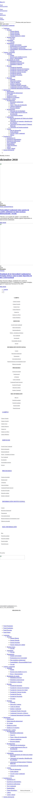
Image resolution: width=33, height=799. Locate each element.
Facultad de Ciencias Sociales (18, 692)
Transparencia (16, 356)
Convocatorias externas (16, 751)
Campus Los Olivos (17, 314)
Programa (9, 700)
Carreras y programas (9, 666)
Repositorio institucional (16, 733)
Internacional (6, 717)
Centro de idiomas (16, 379)
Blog (2, 533)
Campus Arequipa (16, 301)
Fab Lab (16, 343)
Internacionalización (16, 330)
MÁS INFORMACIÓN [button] (9, 527)
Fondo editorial (14, 771)
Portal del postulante (16, 400)
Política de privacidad (16, 364)
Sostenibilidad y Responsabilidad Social (20, 662)
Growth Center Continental (16, 324)
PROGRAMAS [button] (7, 471)
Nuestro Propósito (15, 642)
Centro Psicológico (12, 790)
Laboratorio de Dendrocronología (19, 765)
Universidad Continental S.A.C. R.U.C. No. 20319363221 (8, 606)
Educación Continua (15, 704)
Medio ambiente (4, 206)
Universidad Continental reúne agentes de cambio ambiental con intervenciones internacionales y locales (14, 211)
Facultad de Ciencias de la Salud (19, 690)
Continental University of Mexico (19, 713)
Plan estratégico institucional (17, 660)
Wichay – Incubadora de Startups (16, 332)
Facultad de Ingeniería (16, 685)
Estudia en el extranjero (13, 727)
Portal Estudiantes (8, 628)
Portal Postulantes (8, 626)
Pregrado (9, 684)
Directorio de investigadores (17, 745)
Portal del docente (16, 408)
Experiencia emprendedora (14, 781)
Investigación (16, 338)
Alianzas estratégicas (15, 739)
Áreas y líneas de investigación (18, 737)
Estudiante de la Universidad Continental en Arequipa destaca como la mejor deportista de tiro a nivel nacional (16, 275)
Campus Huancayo (16, 309)
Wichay (12, 776)
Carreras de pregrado (16, 371)
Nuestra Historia (14, 638)
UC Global (10, 723)
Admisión (9, 668)
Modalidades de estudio (13, 676)
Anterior (5, 289)
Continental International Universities (20, 715)
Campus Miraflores (16, 317)
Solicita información (8, 797)
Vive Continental (16, 335)
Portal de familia (16, 405)
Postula (12, 669)
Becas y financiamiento (16, 674)
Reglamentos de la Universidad (18, 658)
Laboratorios (10, 753)
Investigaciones (11, 731)
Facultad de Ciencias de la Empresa (19, 687)
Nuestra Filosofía (14, 640)
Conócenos (6, 635)
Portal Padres (6, 632)
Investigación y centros (9, 730)
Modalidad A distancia (16, 682)
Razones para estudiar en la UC (18, 671)
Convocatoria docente (16, 359)
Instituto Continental (16, 390)
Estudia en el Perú (11, 725)
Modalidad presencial (16, 677)
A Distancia (16, 377)
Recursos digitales (15, 741)
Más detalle (3, 222)
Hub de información (17, 327)
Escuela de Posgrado (16, 385)
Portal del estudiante (17, 403)
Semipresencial (17, 374)
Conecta (16, 350)
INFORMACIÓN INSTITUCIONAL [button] (13, 501)
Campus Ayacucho (16, 304)
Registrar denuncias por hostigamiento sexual (16, 361)
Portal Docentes (7, 630)
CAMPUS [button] (5, 412)
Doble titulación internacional (15, 721)
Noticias (11, 206)
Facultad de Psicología (16, 696)
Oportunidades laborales (16, 340)
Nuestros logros (11, 647)
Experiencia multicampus (13, 784)
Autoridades (10, 650)
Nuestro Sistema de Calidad (17, 644)
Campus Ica (16, 312)
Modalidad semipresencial (17, 679)
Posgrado (12, 702)
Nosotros (9, 636)
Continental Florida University (16, 382)
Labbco (9, 792)
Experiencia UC (7, 778)
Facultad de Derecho (15, 694)
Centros (9, 768)
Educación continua (16, 387)
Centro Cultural (11, 794)
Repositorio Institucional (16, 353)
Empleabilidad (10, 788)
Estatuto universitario (15, 655)
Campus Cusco (16, 306)
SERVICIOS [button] (6, 440)
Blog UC (2, 2)
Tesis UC (12, 735)
